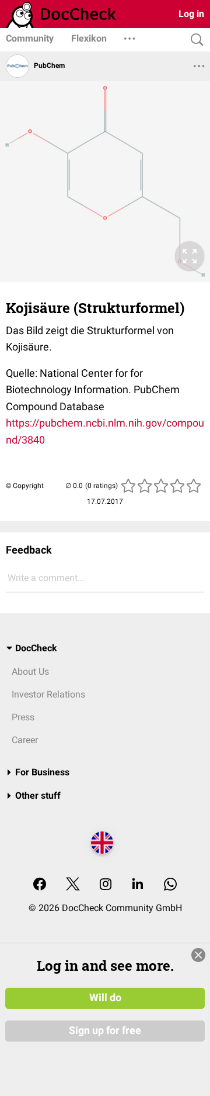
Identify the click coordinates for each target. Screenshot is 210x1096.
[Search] (194, 40)
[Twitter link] (73, 885)
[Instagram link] (105, 885)
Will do (105, 998)
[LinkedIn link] (137, 885)
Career (25, 739)
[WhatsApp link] (170, 885)
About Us (30, 671)
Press (23, 717)
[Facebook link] (39, 885)
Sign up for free (105, 1030)
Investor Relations (48, 694)
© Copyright (25, 486)
